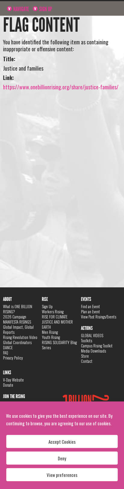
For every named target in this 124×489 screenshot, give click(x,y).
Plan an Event (90, 311)
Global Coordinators (17, 342)
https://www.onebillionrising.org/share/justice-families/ (61, 87)
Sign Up (45, 9)
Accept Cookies (62, 441)
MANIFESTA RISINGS (17, 322)
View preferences (62, 474)
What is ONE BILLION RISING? (17, 309)
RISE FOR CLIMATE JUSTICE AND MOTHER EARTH (57, 322)
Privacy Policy (13, 358)
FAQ (5, 353)
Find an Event (90, 306)
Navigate (20, 9)
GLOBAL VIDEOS (92, 335)
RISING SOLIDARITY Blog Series (59, 344)
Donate (8, 385)
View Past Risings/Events (98, 317)
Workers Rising (53, 311)
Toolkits (86, 340)
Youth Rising (51, 337)
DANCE (8, 347)
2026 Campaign (14, 317)
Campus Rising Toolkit (97, 346)
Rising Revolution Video (20, 337)
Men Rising (50, 332)
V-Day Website (13, 380)
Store (85, 356)
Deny (62, 458)
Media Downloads (93, 351)
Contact (86, 361)
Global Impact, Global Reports (18, 329)
